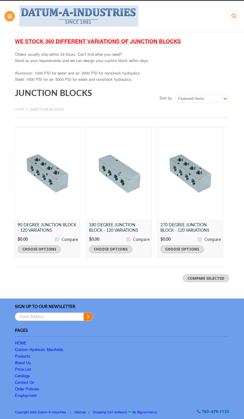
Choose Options (39, 249)
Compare (70, 239)
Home (20, 109)
